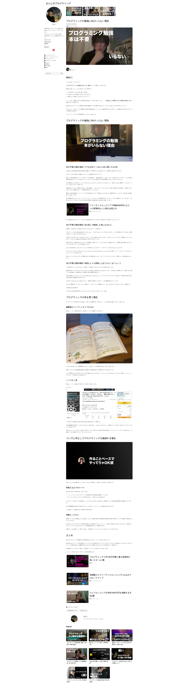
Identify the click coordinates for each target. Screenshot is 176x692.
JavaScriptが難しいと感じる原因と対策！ (98, 662)
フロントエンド (49, 58)
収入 (47, 67)
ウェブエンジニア (50, 55)
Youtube (46, 43)
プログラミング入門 (51, 60)
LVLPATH (46, 47)
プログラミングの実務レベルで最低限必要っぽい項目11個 (76, 662)
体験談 (47, 64)
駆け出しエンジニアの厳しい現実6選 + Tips (99, 643)
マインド (48, 62)
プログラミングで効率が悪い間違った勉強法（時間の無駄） (76, 643)
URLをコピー (84, 610)
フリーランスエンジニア (52, 57)
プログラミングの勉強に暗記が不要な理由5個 (99, 680)
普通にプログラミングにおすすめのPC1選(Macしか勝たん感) (122, 643)
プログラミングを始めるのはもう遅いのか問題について (122, 662)
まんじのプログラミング (58, 3)
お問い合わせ (47, 41)
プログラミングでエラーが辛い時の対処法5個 (76, 680)
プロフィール (47, 39)
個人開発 (48, 65)
